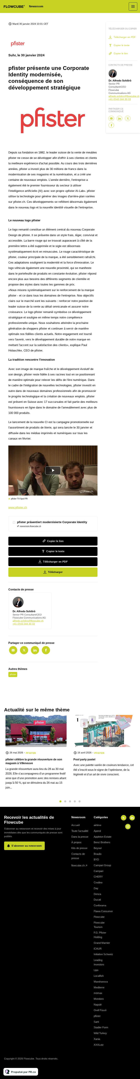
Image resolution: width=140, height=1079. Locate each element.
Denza (97, 894)
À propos (76, 842)
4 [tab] (75, 801)
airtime (97, 825)
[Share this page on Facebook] (46, 650)
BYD (96, 859)
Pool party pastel (84, 759)
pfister (13, 674)
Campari (98, 871)
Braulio (97, 853)
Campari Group (102, 865)
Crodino (98, 882)
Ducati (97, 899)
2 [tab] (65, 801)
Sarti (96, 1021)
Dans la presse (79, 836)
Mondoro (99, 998)
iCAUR (98, 948)
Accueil (75, 825)
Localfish (99, 975)
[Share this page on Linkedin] (35, 650)
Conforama (100, 905)
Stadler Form (101, 1027)
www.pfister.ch (17, 507)
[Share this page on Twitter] (24, 650)
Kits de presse (79, 848)
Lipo (96, 970)
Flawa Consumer (103, 911)
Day (96, 888)
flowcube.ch (78, 865)
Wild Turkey (100, 1033)
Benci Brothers (102, 842)
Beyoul (97, 848)
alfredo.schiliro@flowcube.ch (28, 620)
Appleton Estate (102, 836)
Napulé (98, 1004)
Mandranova (101, 981)
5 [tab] (80, 801)
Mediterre (99, 987)
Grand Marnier (102, 942)
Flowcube (99, 916)
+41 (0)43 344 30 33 (24, 623)
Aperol (97, 830)
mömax (98, 993)
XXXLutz (99, 1044)
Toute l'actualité (79, 830)
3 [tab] (70, 801)
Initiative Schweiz (103, 954)
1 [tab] (60, 801)
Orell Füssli (100, 1010)
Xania (97, 1038)
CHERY (98, 876)
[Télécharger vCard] (45, 598)
